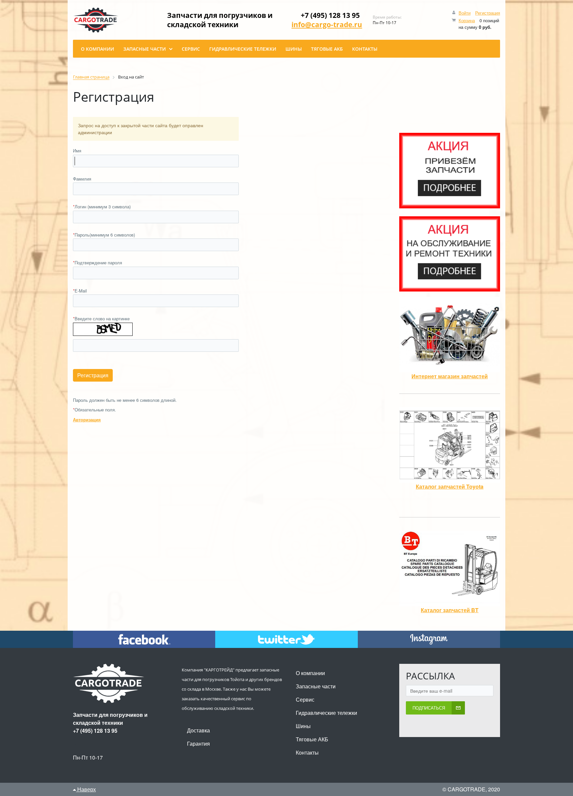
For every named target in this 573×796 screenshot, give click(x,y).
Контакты (307, 752)
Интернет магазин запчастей (450, 376)
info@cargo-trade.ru (326, 24)
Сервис (305, 699)
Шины (303, 726)
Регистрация (487, 13)
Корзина (467, 20)
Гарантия (198, 743)
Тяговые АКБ (312, 739)
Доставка (198, 730)
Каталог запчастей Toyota (449, 486)
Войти (465, 13)
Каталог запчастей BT (449, 610)
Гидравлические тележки (326, 712)
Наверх (86, 789)
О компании (310, 673)
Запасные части (316, 686)
